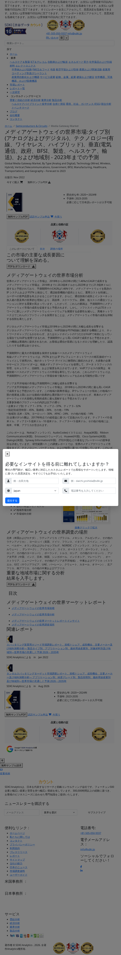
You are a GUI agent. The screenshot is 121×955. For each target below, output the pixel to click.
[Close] (7, 454)
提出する (12, 500)
